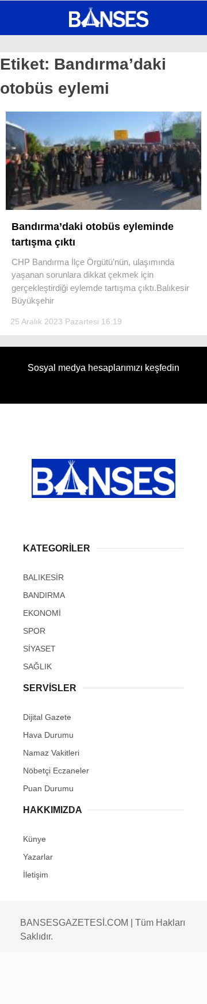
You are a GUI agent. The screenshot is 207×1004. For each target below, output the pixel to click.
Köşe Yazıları (46, 211)
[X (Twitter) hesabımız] (66, 985)
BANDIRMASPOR (47, 164)
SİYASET (33, 141)
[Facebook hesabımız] (34, 985)
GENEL (30, 94)
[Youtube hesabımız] (131, 985)
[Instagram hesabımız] (99, 985)
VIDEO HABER (43, 187)
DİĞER (29, 234)
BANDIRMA (37, 118)
